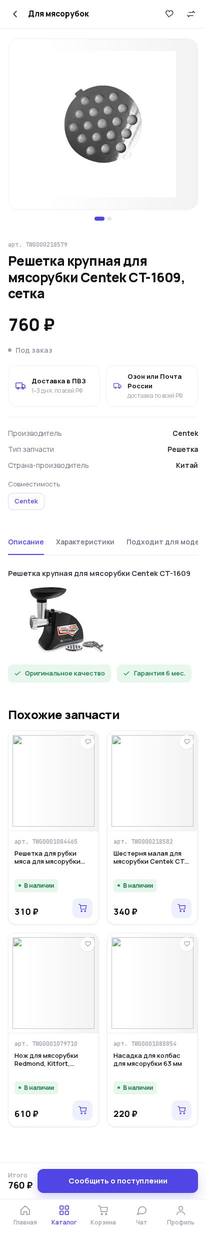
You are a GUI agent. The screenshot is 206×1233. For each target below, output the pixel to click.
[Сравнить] (191, 14)
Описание (26, 541)
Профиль (180, 1222)
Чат (142, 1222)
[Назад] (15, 14)
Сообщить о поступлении (118, 1180)
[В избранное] (169, 14)
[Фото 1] (99, 219)
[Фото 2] (110, 219)
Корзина (103, 1222)
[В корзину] (82, 908)
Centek (26, 500)
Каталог (64, 1222)
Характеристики (85, 541)
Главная (25, 1222)
